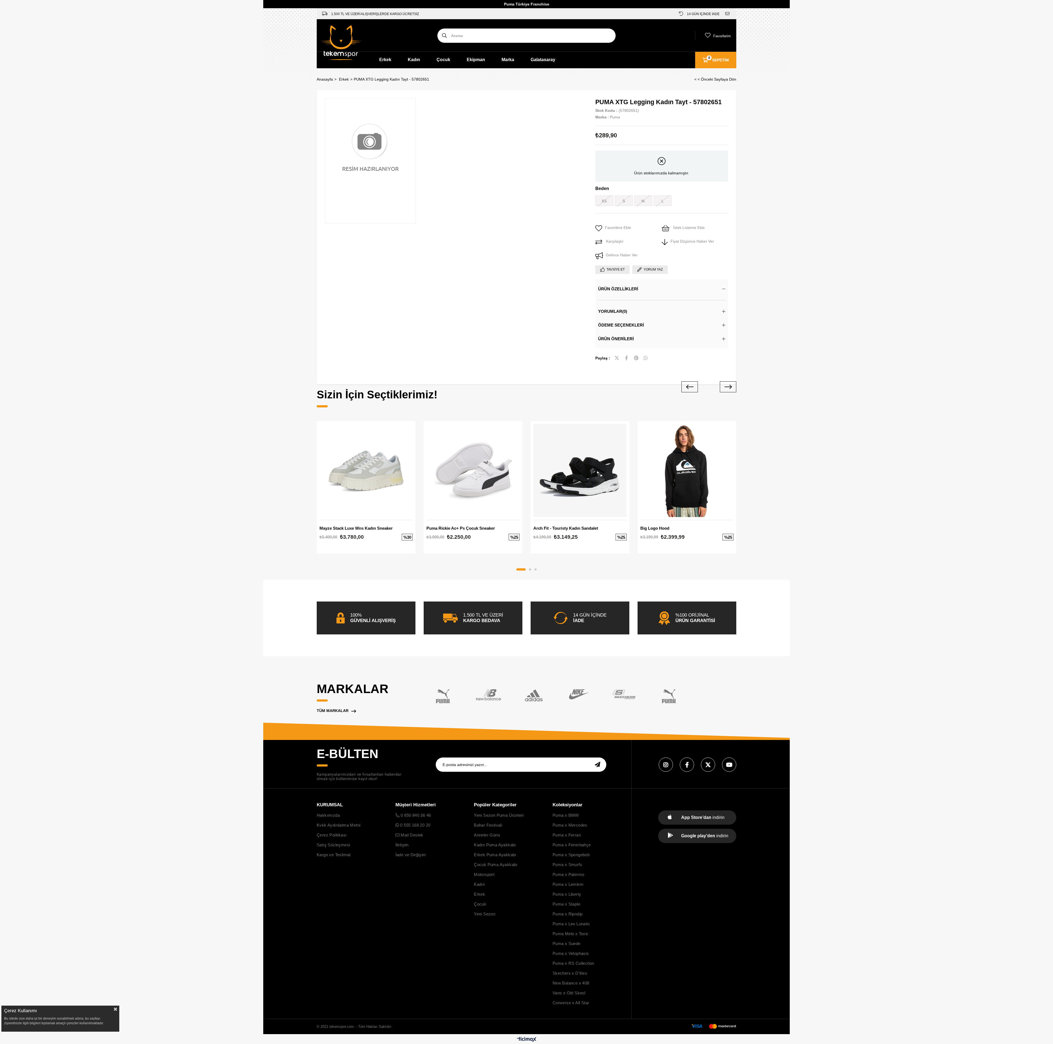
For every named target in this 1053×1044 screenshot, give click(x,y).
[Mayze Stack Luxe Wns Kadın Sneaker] (366, 470)
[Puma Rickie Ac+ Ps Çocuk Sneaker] (473, 470)
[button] (521, 569)
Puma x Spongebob (571, 854)
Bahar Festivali (488, 825)
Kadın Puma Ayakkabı (495, 844)
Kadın (414, 59)
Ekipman (476, 59)
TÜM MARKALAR (333, 710)
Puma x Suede (567, 943)
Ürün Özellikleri (618, 288)
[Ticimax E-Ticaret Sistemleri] (526, 1040)
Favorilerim (722, 36)
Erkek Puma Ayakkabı (495, 854)
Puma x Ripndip (568, 914)
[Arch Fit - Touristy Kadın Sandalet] (580, 470)
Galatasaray (543, 59)
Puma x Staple (566, 904)
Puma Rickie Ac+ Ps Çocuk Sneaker (460, 528)
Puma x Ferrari (567, 835)
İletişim (402, 844)
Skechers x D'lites (570, 973)
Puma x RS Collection (573, 963)
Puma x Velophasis (571, 953)
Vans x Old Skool (569, 993)
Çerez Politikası (332, 835)
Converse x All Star (571, 1002)
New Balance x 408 (571, 983)
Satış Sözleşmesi (333, 844)
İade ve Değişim (410, 854)
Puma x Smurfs (567, 864)
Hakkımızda (328, 815)
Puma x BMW (566, 815)
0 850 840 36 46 (415, 815)
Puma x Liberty (567, 894)
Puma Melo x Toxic (571, 933)
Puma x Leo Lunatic (571, 923)
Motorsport (484, 874)
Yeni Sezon (484, 914)
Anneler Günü (487, 835)
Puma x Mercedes (570, 825)
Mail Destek (411, 835)
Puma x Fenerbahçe (572, 844)
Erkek (385, 59)
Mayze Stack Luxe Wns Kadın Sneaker (356, 528)
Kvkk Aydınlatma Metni (338, 825)
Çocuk (443, 59)
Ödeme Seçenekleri (621, 325)
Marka (508, 59)
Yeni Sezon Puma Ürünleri (499, 815)
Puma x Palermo (568, 874)
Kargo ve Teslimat (334, 854)
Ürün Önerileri (616, 338)
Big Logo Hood (654, 528)
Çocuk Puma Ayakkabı (495, 864)
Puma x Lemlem (568, 884)
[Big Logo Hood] (687, 470)
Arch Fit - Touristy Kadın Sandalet (565, 528)
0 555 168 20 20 (414, 825)
